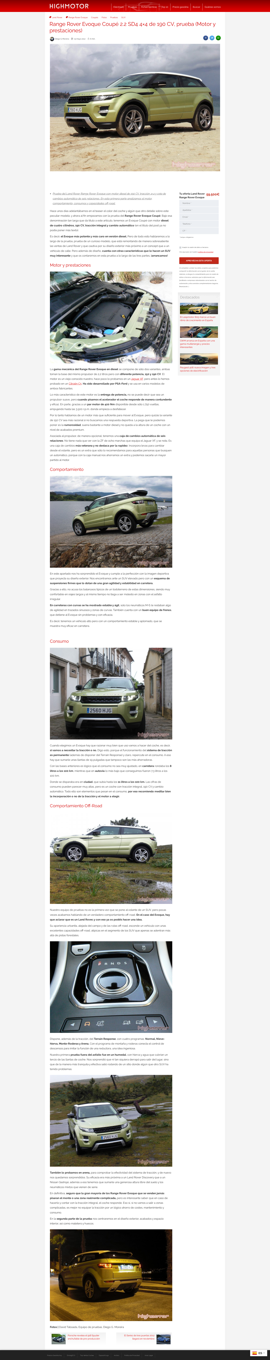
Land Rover (57, 17)
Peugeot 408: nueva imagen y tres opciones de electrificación (197, 369)
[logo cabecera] (69, 6)
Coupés (94, 17)
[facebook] (205, 38)
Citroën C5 (75, 383)
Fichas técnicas (149, 7)
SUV (123, 17)
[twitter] (212, 38)
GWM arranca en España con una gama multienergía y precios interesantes (197, 343)
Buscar (196, 7)
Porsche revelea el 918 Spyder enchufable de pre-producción (84, 1337)
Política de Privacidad (132, 1355)
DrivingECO (71, 1355)
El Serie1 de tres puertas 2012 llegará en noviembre (139, 1337)
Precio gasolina (180, 7)
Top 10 (164, 7)
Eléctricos (118, 7)
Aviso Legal (149, 1355)
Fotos (104, 17)
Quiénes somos (213, 7)
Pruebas (132, 7)
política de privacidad (205, 252)
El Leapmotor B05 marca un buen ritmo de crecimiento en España (197, 319)
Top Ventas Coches (87, 1355)
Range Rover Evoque (78, 17)
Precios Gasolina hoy (54, 1355)
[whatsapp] (218, 38)
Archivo (116, 1355)
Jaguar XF (137, 378)
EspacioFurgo (104, 1355)
